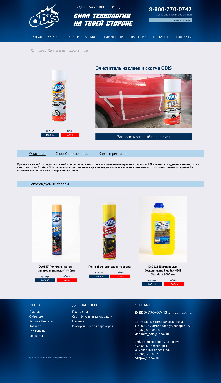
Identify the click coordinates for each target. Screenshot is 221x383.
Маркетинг (96, 7)
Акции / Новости (41, 321)
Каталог (54, 37)
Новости (72, 37)
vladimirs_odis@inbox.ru (152, 334)
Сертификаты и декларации (92, 316)
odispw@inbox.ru (147, 358)
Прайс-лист (80, 312)
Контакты (184, 37)
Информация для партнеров (92, 326)
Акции (90, 37)
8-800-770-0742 (170, 9)
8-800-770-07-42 (151, 312)
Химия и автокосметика (68, 50)
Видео (80, 7)
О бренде (114, 7)
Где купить (161, 37)
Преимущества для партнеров (124, 37)
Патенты (78, 321)
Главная (35, 37)
